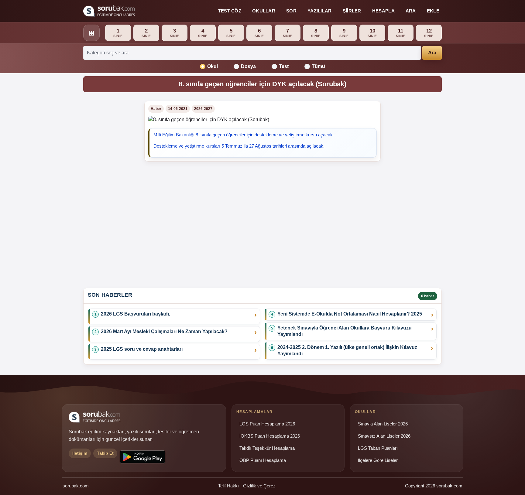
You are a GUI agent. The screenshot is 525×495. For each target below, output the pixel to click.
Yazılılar (319, 10)
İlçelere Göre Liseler (378, 460)
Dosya (248, 66)
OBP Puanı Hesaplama (262, 460)
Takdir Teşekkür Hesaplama (267, 448)
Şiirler (352, 10)
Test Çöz (229, 10)
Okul (212, 66)
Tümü (318, 66)
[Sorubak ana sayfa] (109, 11)
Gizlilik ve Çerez (259, 485)
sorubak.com (76, 485)
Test (284, 66)
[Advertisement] (110, 192)
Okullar (263, 10)
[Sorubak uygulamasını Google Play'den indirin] (142, 457)
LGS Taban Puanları (378, 448)
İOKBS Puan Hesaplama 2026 (269, 436)
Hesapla (383, 10)
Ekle (433, 10)
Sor (291, 10)
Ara (411, 10)
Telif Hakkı (228, 485)
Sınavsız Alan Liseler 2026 (384, 436)
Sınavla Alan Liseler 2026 (383, 424)
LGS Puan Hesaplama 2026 (267, 424)
